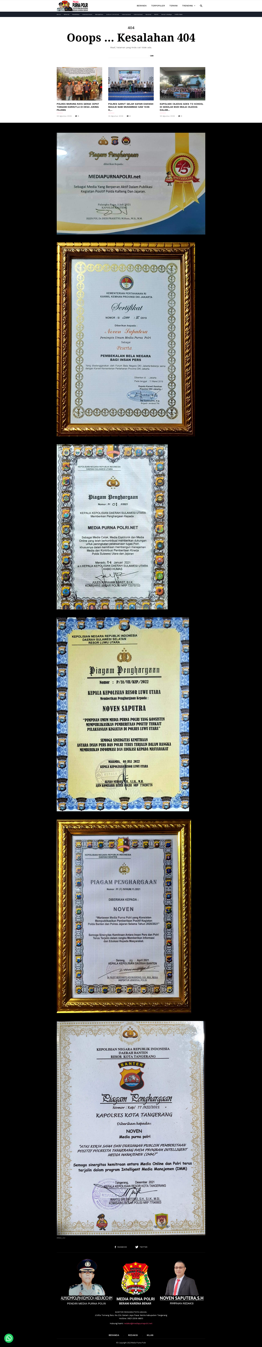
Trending (187, 6)
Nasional (148, 14)
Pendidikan (75, 14)
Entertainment (87, 14)
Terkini (173, 6)
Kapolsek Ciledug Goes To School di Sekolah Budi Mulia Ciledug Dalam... (181, 107)
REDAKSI (133, 1335)
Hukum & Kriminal (112, 14)
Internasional (126, 14)
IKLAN (150, 1335)
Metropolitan (99, 14)
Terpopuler (158, 6)
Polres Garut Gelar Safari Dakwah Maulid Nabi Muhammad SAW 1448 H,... (130, 107)
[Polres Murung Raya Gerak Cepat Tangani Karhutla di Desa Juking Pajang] (79, 83)
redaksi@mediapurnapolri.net (138, 1323)
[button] (201, 5)
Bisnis (59, 14)
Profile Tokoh (179, 14)
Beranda (142, 6)
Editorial (66, 14)
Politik (156, 14)
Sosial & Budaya (166, 14)
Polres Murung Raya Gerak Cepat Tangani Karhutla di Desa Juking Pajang (78, 107)
